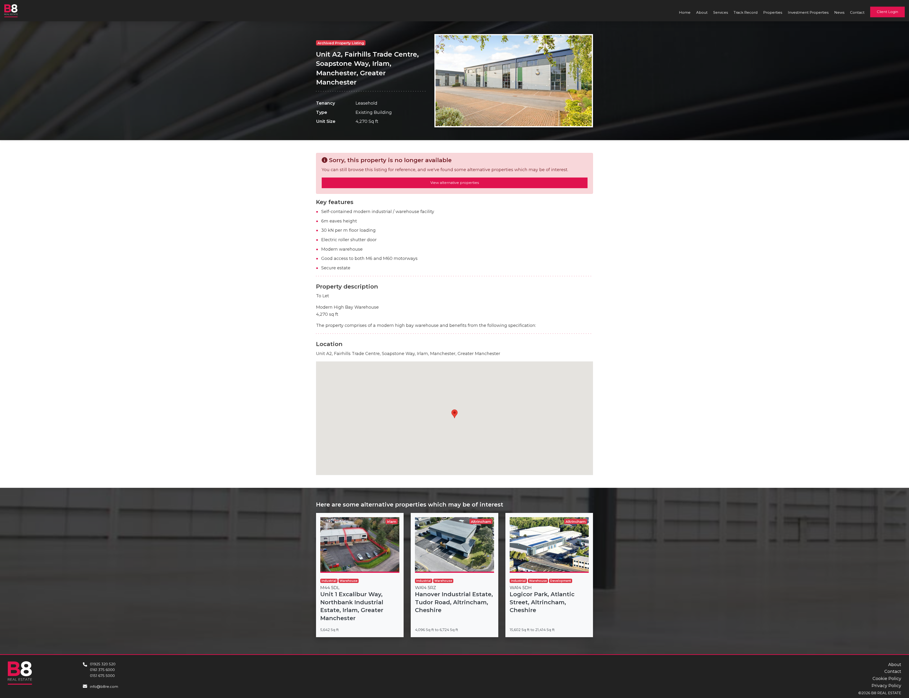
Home (685, 12)
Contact (857, 12)
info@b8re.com (104, 686)
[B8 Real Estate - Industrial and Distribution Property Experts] (11, 10)
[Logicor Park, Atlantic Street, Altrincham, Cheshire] (549, 575)
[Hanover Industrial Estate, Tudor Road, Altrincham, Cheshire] (454, 575)
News (839, 12)
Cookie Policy (887, 678)
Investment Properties (808, 12)
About (702, 12)
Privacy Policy (886, 685)
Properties (772, 12)
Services (720, 12)
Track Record (746, 12)
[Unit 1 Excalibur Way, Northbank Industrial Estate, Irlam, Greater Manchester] (360, 575)
